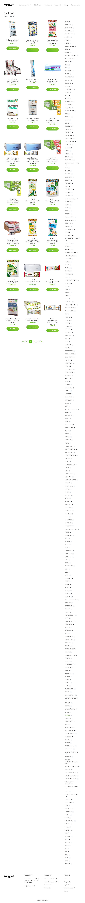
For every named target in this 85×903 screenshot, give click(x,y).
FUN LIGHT (69, 332)
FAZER (68, 283)
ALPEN (67, 40)
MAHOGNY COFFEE (71, 480)
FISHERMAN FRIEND (71, 305)
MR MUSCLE (69, 510)
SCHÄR (68, 692)
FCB (67, 286)
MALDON (68, 483)
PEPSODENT (69, 606)
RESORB (68, 658)
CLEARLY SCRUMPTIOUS (72, 163)
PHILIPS (68, 612)
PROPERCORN (70, 640)
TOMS (67, 791)
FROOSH (68, 329)
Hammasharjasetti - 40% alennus (32, 80)
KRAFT (68, 443)
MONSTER (68, 507)
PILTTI (68, 618)
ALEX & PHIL (69, 31)
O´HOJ (67, 563)
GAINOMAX (69, 335)
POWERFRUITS (70, 621)
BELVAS (68, 98)
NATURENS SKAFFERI (72, 529)
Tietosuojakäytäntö (69, 888)
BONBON (68, 117)
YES (67, 851)
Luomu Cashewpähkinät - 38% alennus (52, 200)
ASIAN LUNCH (69, 58)
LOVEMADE (69, 477)
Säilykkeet (37, 5)
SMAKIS (68, 712)
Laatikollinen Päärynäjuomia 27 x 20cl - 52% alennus (13, 200)
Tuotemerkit (75, 5)
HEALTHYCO (69, 363)
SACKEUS (68, 682)
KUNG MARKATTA (71, 449)
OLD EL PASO (70, 566)
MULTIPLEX (69, 514)
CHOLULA (68, 157)
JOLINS (68, 403)
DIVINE (67, 208)
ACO (67, 21)
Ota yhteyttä (67, 882)
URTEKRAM (69, 811)
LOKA (67, 470)
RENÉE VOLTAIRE (71, 655)
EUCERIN (68, 262)
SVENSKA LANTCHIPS (72, 766)
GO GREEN (69, 345)
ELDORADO (69, 249)
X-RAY (67, 845)
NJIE (67, 538)
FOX (67, 314)
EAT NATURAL (70, 229)
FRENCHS (68, 323)
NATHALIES (69, 523)
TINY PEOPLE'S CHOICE (71, 787)
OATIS (67, 560)
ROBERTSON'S (70, 664)
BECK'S (68, 92)
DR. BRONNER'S (70, 220)
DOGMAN (68, 211)
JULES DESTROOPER (72, 409)
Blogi (66, 5)
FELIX (67, 289)
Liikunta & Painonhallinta (50, 879)
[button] (38, 341)
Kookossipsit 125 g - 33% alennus (13, 119)
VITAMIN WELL (70, 821)
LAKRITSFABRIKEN (71, 455)
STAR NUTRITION (71, 733)
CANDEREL (69, 132)
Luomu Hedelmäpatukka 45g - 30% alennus (52, 281)
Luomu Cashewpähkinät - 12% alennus (32, 200)
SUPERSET (69, 757)
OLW (67, 572)
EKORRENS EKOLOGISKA (72, 239)
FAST (67, 277)
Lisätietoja (12, 48)
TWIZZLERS (69, 808)
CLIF (67, 168)
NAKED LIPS (69, 520)
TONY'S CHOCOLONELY (72, 795)
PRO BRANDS (69, 636)
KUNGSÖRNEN (70, 452)
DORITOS (68, 214)
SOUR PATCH (69, 727)
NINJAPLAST (69, 535)
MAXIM (68, 492)
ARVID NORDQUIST (71, 55)
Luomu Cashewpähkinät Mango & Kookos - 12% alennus (33, 241)
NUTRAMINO (69, 550)
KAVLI (67, 421)
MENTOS (68, 495)
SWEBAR (68, 769)
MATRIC (68, 489)
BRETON (68, 123)
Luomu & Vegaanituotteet (51, 882)
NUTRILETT (69, 557)
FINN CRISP (69, 302)
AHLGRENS (69, 25)
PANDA (68, 584)
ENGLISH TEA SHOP (71, 252)
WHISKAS (69, 836)
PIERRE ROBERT (71, 615)
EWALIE (68, 265)
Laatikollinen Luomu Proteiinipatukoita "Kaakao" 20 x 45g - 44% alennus (32, 160)
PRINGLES (69, 630)
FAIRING (68, 271)
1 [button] (30, 341)
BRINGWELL (69, 126)
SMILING (68, 715)
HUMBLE (68, 391)
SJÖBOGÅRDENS (71, 709)
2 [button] (34, 341)
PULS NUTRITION (70, 649)
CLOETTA (68, 174)
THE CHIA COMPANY (71, 775)
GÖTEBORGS (70, 351)
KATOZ (68, 418)
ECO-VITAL (69, 235)
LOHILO (68, 467)
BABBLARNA (69, 71)
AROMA (68, 52)
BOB (67, 114)
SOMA (67, 724)
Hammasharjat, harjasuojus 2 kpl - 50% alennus (52, 81)
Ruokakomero (48, 885)
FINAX (67, 298)
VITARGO (68, 824)
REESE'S (68, 652)
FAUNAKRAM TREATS (72, 280)
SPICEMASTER (70, 730)
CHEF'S (68, 151)
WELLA (67, 833)
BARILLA (68, 80)
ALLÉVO (68, 37)
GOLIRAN (68, 348)
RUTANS (68, 670)
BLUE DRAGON (70, 111)
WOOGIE (68, 842)
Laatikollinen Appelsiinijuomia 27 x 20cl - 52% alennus (52, 120)
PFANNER (68, 609)
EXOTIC (68, 268)
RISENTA (68, 661)
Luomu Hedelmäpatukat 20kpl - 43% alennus (33, 281)
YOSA (67, 854)
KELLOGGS (69, 424)
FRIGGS (68, 326)
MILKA (68, 498)
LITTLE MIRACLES (70, 464)
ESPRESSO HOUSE (71, 255)
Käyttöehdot (67, 885)
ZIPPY (67, 861)
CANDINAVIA (69, 135)
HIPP (67, 381)
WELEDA (68, 830)
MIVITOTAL (69, 504)
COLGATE (69, 183)
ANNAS (68, 43)
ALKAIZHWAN (70, 34)
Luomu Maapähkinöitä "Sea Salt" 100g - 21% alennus (12, 320)
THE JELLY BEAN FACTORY (69, 782)
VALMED (68, 815)
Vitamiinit (58, 5)
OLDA (67, 569)
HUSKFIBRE (69, 394)
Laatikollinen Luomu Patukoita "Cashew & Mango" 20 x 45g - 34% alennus (13, 160)
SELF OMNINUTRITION (71, 699)
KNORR (68, 437)
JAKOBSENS (69, 400)
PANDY (68, 587)
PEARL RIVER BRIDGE (72, 600)
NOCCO (68, 544)
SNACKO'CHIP (69, 721)
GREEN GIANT (69, 357)
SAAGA (68, 679)
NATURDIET (69, 526)
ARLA (67, 49)
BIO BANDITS (69, 101)
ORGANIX (69, 578)
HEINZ (68, 366)
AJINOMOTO (69, 28)
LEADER (68, 458)
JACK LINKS (69, 397)
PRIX (67, 633)
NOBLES (68, 541)
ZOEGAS (68, 864)
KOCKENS (69, 440)
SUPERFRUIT (69, 749)
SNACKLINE (69, 718)
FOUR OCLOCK (70, 311)
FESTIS (67, 295)
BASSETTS (69, 83)
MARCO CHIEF (70, 486)
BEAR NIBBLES (70, 89)
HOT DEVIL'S (69, 387)
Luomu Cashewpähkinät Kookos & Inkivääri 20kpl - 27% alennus (13, 241)
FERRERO (68, 292)
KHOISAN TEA (70, 427)
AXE (67, 68)
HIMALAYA (68, 378)
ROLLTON (68, 667)
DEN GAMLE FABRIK (71, 198)
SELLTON (68, 703)
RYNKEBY (68, 676)
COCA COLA (69, 177)
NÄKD (67, 517)
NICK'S (68, 532)
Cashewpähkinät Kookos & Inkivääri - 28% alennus (52, 41)
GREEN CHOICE (70, 354)
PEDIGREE (69, 603)
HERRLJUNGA (69, 372)
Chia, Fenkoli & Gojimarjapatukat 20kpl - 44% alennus (13, 81)
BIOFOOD (68, 104)
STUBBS (68, 743)
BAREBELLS (69, 77)
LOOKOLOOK (70, 474)
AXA (67, 64)
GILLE (67, 341)
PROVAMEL (69, 643)
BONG (68, 120)
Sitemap (66, 891)
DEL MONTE (69, 189)
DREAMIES (69, 223)
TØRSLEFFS (69, 802)
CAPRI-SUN (69, 144)
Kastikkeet (48, 5)
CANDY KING (69, 138)
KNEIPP (67, 434)
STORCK (68, 740)
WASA (68, 827)
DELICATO (69, 195)
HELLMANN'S (69, 369)
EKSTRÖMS (69, 243)
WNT (67, 839)
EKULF (67, 246)
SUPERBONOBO (70, 746)
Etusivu (6, 16)
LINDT (68, 461)
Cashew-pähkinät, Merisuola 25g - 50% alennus (32, 41)
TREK (67, 805)
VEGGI (68, 818)
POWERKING (69, 624)
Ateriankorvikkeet (25, 5)
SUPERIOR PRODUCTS (71, 753)
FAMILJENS (69, 274)
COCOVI (68, 180)
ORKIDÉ (68, 581)
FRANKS (68, 317)
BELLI (67, 95)
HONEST (68, 384)
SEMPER (68, 706)
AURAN (68, 61)
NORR (67, 547)
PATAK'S (68, 590)
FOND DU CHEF (70, 308)
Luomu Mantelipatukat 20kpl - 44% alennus (32, 319)
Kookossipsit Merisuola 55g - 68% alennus (33, 119)
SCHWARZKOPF (71, 695)
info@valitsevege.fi (29, 886)
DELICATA (68, 192)
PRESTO (68, 627)
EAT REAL (68, 232)
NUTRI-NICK (69, 553)
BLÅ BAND (69, 108)
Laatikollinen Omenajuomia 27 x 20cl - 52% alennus (52, 159)
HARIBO (68, 360)
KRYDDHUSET (70, 446)
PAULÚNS (69, 596)
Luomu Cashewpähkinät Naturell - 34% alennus (12, 281)
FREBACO (68, 320)
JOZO (67, 406)
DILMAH (68, 205)
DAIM (67, 186)
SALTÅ (67, 686)
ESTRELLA (68, 258)
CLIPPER (68, 171)
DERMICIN (68, 201)
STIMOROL (69, 736)
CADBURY (68, 129)
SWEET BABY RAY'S (71, 772)
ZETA (67, 858)
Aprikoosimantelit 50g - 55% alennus (12, 41)
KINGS (68, 431)
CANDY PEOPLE (70, 141)
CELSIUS (68, 147)
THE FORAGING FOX (71, 779)
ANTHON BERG (70, 46)
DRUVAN (68, 226)
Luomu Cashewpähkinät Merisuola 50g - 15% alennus (52, 241)
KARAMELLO (69, 415)
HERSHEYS (69, 375)
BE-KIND (68, 86)
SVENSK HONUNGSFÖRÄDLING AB (71, 761)
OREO (68, 575)
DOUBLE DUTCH (70, 217)
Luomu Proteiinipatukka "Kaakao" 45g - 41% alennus (52, 321)
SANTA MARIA (70, 689)
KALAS (68, 412)
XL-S (67, 848)
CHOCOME (69, 154)
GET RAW (68, 338)
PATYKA (68, 593)
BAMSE (68, 74)
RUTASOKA (69, 673)
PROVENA (68, 646)
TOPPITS (68, 799)
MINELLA (68, 501)
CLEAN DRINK (69, 160)
